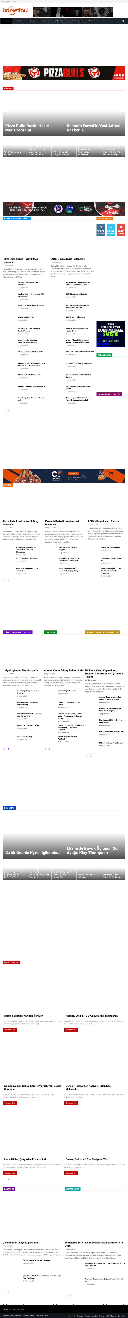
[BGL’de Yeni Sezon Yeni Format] (91, 746)
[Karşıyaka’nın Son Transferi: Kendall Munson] (9, 332)
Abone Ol (121, 224)
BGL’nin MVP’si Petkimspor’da (29, 375)
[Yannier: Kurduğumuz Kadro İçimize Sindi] (57, 332)
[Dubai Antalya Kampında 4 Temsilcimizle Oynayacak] (50, 561)
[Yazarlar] (79, 901)
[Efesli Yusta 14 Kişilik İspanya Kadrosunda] (91, 723)
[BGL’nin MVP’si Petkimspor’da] (9, 378)
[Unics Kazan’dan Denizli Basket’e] (9, 355)
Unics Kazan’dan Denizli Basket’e (30, 352)
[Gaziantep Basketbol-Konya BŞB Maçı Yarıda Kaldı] (9, 717)
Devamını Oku (10, 1030)
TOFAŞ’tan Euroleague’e (75, 317)
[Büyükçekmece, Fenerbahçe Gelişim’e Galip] (9, 705)
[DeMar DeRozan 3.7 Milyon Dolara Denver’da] (64, 869)
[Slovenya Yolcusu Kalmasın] (88, 869)
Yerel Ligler (120, 485)
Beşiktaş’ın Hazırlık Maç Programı (31, 305)
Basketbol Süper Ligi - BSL (17, 218)
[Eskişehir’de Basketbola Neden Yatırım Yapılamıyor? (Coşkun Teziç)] (50, 717)
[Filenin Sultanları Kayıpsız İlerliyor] (64, 146)
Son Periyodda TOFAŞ (26, 317)
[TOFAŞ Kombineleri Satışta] (57, 298)
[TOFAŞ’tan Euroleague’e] (57, 321)
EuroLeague (64, 485)
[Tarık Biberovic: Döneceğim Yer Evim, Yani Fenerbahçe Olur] (113, 146)
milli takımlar (11, 962)
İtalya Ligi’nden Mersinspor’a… (21, 670)
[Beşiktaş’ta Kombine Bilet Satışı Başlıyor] (57, 378)
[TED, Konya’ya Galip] (9, 740)
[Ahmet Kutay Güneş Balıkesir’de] (64, 652)
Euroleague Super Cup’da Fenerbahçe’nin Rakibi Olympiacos (26, 550)
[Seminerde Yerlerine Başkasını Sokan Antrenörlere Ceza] (91, 700)
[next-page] (8, 410)
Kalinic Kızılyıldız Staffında (26, 558)
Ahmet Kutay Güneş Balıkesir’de (63, 670)
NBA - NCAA (9, 808)
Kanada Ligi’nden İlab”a (67, 691)
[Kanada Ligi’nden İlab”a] (50, 694)
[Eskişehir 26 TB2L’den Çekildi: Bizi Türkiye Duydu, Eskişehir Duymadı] (50, 728)
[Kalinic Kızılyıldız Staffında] (8, 561)
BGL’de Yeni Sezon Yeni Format (111, 743)
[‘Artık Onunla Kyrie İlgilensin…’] (15, 146)
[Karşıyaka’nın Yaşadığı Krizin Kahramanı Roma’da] (57, 309)
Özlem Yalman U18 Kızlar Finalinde (36, 1260)
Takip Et (101, 224)
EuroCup (76, 485)
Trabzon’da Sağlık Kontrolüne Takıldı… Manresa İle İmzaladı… (112, 571)
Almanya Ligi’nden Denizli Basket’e (31, 386)
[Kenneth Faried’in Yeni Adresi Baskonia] (94, 115)
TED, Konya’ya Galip (24, 737)
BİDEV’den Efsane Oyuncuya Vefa (111, 731)
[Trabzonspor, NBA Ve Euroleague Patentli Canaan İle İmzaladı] (57, 402)
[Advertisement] (64, 44)
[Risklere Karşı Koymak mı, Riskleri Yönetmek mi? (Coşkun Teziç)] (39, 146)
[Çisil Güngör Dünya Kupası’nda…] (33, 1217)
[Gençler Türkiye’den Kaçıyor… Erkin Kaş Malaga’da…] (91, 711)
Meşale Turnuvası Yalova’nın (28, 725)
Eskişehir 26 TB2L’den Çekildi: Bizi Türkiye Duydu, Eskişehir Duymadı (71, 727)
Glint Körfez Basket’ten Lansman (79, 363)
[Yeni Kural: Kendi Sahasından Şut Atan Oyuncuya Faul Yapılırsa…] (12, 1281)
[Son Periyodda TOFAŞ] (9, 321)
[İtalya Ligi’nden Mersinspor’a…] (23, 652)
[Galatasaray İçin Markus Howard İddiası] (57, 390)
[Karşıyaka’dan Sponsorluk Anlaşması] (88, 146)
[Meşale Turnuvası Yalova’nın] (9, 728)
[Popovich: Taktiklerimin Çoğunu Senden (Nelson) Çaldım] (74, 1284)
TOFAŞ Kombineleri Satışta (76, 294)
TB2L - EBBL (51, 632)
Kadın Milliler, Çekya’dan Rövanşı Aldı (25, 1159)
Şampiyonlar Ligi (91, 485)
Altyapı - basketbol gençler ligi (102, 632)
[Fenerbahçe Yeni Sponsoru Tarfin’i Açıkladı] (9, 402)
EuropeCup (107, 485)
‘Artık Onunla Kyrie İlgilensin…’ (68, 258)
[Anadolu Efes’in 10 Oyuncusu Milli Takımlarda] (9, 298)
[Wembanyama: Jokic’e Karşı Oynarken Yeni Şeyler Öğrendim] (39, 869)
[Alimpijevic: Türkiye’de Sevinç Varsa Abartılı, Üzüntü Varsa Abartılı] (9, 367)
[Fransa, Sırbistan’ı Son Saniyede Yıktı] (94, 1133)
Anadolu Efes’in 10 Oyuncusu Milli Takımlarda (92, 1015)
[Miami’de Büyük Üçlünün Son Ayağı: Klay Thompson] (94, 837)
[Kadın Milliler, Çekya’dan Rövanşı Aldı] (33, 1133)
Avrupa (7, 485)
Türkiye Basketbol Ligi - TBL (17, 632)
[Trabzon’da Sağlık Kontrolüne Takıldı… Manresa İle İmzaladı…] (57, 344)
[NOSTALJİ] (49, 901)
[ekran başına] (110, 373)
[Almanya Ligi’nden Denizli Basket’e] (9, 390)
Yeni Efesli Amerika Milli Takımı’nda (80, 352)
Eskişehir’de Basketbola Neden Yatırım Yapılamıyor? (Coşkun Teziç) (70, 716)
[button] (123, 21)
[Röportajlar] (17, 901)
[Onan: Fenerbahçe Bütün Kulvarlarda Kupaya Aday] (9, 344)
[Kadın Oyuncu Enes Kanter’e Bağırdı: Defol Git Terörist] (15, 869)
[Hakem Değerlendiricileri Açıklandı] (50, 740)
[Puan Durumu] (110, 412)
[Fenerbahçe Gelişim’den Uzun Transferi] (9, 694)
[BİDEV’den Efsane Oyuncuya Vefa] (91, 734)
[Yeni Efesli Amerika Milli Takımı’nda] (57, 355)
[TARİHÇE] (110, 901)
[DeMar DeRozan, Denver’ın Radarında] (113, 869)
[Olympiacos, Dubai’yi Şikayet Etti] (93, 561)
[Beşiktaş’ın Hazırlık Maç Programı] (9, 309)
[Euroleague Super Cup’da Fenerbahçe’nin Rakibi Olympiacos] (8, 550)
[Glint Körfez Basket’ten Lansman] (57, 367)
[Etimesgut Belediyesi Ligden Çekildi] (50, 705)
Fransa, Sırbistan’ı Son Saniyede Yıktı (87, 1159)
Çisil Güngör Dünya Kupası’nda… (21, 1242)
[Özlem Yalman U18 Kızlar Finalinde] (12, 1266)
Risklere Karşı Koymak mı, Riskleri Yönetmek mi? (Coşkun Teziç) (104, 673)
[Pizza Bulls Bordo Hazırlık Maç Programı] (33, 115)
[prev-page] (4, 410)
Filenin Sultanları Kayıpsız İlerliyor (23, 1015)
